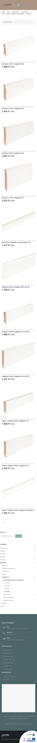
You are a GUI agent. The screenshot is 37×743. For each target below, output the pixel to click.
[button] (14, 5)
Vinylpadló (2, 551)
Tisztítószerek (5, 571)
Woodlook (2, 559)
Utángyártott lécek (8, 600)
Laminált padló (3, 548)
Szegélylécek (31, 62)
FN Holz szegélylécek (8, 597)
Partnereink (6, 679)
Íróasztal (2, 606)
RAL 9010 (7, 589)
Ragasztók (4, 603)
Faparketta (2, 557)
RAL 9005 (7, 586)
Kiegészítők (21, 62)
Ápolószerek (5, 565)
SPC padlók (3, 554)
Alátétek (4, 574)
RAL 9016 (26, 62)
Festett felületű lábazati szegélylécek (10, 62)
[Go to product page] (18, 43)
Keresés (18, 536)
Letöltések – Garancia (9, 676)
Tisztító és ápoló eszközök (9, 568)
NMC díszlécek (7, 594)
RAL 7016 (7, 583)
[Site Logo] (7, 5)
